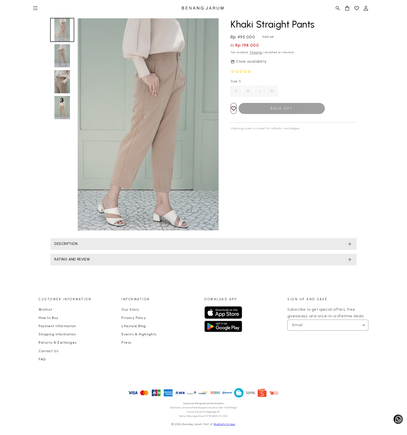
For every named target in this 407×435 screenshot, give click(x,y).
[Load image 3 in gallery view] (62, 82)
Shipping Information (57, 334)
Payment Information (57, 326)
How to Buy (48, 318)
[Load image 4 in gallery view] (62, 107)
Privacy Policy (134, 318)
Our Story (130, 310)
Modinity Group (224, 424)
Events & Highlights (139, 334)
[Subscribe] (363, 325)
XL (272, 91)
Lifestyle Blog (134, 326)
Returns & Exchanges (58, 343)
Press (126, 343)
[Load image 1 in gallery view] (62, 30)
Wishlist (45, 310)
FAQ (42, 359)
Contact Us (48, 351)
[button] (35, 8)
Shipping (256, 52)
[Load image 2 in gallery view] (62, 56)
